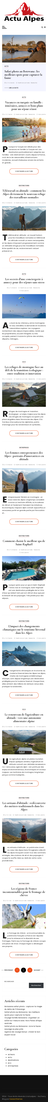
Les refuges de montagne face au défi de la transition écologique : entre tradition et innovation (24, 370)
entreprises (24, 447)
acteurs (11, 1054)
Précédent (8, 970)
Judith (43, 114)
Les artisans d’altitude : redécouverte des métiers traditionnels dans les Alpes (24, 806)
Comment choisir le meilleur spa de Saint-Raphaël (24, 542)
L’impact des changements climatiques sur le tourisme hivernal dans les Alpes (24, 629)
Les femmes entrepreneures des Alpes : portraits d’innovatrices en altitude (24, 456)
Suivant (37, 970)
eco (23, 362)
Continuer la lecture (24, 171)
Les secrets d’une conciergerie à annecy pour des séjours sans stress (24, 280)
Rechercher (9, 981)
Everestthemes (16, 1099)
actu (21, 66)
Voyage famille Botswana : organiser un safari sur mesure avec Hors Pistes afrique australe (23, 1020)
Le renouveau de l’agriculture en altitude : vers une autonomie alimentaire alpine (24, 718)
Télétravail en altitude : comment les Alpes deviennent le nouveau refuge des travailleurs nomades (24, 194)
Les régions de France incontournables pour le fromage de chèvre (24, 892)
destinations (24, 185)
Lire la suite (28, 88)
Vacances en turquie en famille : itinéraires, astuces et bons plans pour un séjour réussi (24, 106)
